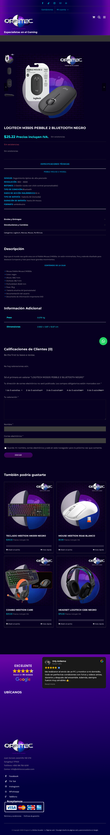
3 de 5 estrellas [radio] (53, 390)
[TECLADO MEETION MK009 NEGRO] (29, 506)
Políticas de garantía (31, 816)
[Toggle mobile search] (99, 17)
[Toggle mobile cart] (93, 17)
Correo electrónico (13, 436)
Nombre (8, 424)
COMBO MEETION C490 (19, 610)
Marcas (24, 233)
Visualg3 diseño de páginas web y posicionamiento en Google (77, 830)
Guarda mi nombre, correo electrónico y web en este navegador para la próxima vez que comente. (54, 448)
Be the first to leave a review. (19, 354)
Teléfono (13, 796)
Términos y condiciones (12, 816)
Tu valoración (11, 397)
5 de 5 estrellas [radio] (94, 390)
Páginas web (50, 830)
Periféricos (38, 233)
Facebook (13, 776)
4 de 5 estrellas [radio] (74, 390)
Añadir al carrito (14, 550)
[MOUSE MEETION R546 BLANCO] (81, 506)
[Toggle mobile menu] (104, 17)
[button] (55, 219)
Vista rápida (47, 550)
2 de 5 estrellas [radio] (33, 390)
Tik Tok (12, 781)
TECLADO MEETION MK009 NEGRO (26, 536)
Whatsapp (14, 791)
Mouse (30, 233)
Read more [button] (50, 684)
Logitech (16, 233)
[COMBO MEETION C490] (29, 580)
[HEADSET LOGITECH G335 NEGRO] (81, 580)
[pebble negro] (61, 87)
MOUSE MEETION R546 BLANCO (76, 536)
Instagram (14, 786)
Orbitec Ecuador (38, 830)
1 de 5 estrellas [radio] (13, 390)
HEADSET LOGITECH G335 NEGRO (77, 610)
